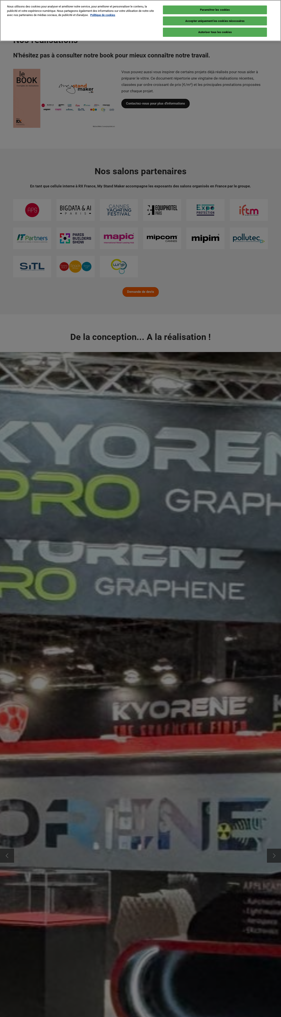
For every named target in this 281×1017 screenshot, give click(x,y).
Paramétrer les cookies (215, 9)
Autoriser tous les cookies (215, 32)
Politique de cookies (102, 15)
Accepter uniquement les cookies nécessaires (215, 21)
